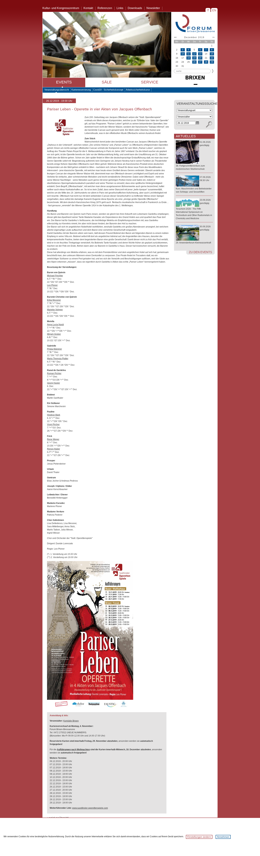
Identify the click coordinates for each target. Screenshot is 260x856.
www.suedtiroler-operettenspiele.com (90, 808)
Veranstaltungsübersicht (56, 89)
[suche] (209, 124)
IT (208, 10)
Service (149, 82)
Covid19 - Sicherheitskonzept (108, 89)
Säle (107, 82)
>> (213, 37)
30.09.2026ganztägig (193, 234)
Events (64, 82)
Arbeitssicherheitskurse (138, 89)
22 (212, 58)
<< (175, 37)
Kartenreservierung (81, 89)
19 (194, 58)
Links (120, 8)
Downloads (135, 8)
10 (182, 54)
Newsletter (153, 8)
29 (212, 62)
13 (200, 54)
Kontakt (88, 8)
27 (200, 62)
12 (194, 54)
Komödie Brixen (71, 721)
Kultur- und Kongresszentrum (60, 8)
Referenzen (104, 8)
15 (212, 54)
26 (194, 62)
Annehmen (223, 836)
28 (206, 62)
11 (188, 54)
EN (214, 10)
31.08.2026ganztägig (193, 155)
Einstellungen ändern (199, 836)
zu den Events (200, 252)
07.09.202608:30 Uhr (194, 184)
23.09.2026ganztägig (194, 209)
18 (188, 58)
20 (200, 58)
